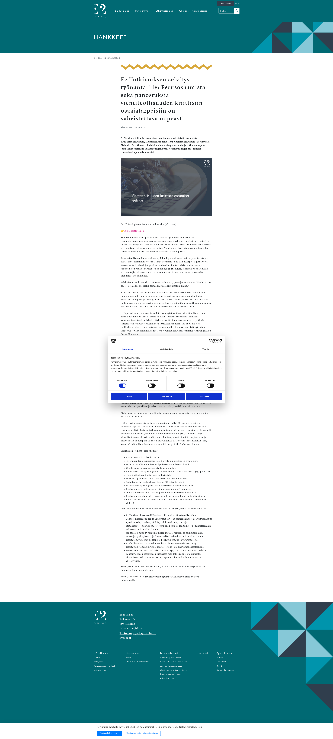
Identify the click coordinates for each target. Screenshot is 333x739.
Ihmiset (97, 657)
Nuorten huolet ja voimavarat (173, 661)
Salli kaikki (204, 396)
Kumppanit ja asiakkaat (104, 665)
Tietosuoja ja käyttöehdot (138, 633)
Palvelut (129, 657)
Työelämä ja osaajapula (170, 657)
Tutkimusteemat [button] (164, 11)
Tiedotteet (221, 661)
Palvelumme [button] (142, 11)
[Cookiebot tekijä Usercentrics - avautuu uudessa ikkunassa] (210, 341)
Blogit (219, 665)
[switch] (152, 385)
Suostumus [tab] (127, 349)
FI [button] (236, 3)
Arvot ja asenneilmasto (170, 674)
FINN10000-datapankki (137, 661)
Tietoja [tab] (205, 349)
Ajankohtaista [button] (200, 11)
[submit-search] (236, 11)
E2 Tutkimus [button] (122, 11)
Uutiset (219, 657)
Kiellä (129, 396)
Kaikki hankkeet (167, 678)
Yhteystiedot (99, 661)
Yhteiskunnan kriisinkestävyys (173, 670)
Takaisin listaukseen (108, 58)
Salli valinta (166, 396)
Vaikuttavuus (100, 670)
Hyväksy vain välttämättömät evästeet (142, 733)
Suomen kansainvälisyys (171, 665)
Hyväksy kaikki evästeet (109, 733)
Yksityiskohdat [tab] (166, 349)
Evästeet (125, 637)
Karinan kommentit (225, 670)
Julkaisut (184, 11)
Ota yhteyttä (225, 3)
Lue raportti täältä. (134, 231)
